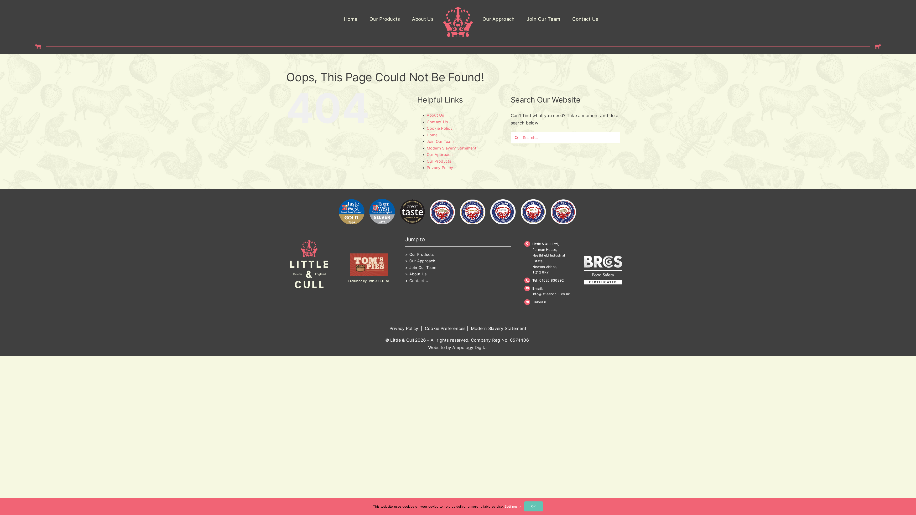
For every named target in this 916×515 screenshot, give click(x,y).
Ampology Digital (470, 347)
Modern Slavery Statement (451, 148)
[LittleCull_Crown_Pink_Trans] (458, 9)
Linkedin (539, 302)
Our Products (439, 161)
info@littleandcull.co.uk (551, 294)
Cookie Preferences (445, 328)
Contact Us (437, 121)
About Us (435, 115)
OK (533, 506)
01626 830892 (551, 280)
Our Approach (440, 154)
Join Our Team (440, 141)
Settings (512, 506)
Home (432, 135)
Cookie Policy (440, 128)
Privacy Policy (440, 167)
